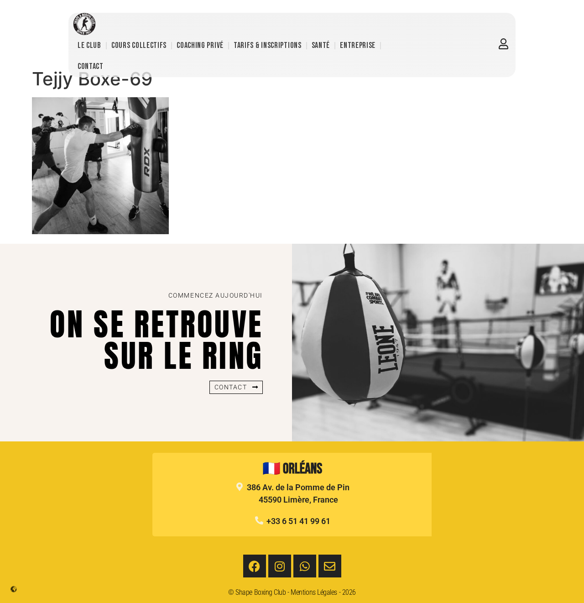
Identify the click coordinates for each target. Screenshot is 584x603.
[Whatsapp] (304, 566)
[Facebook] (254, 566)
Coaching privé (200, 45)
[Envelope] (329, 566)
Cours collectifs (139, 45)
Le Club (89, 45)
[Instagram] (279, 566)
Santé (321, 45)
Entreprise (357, 45)
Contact (91, 66)
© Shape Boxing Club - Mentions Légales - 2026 (292, 592)
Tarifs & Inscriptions (268, 45)
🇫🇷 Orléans (292, 469)
